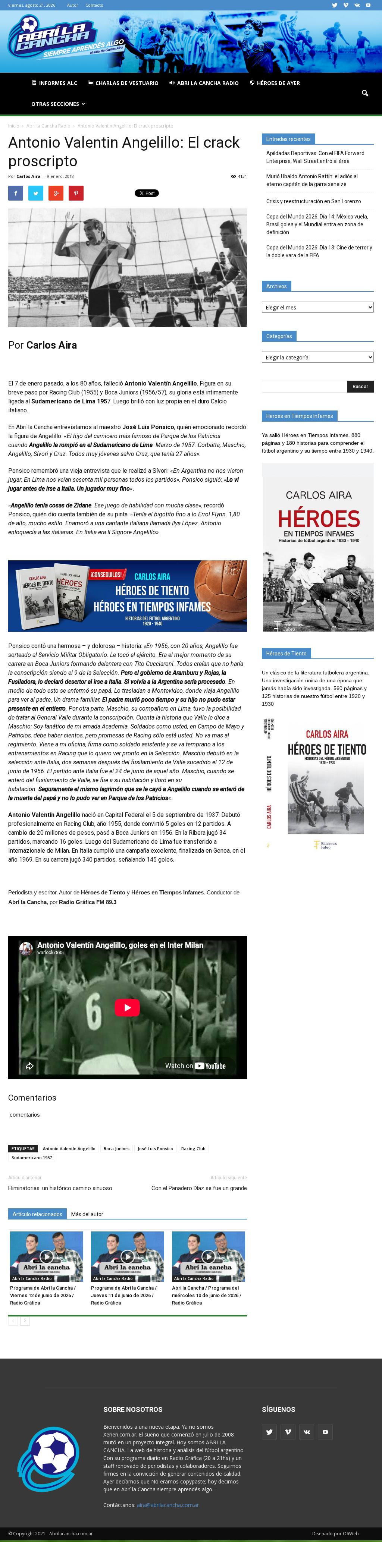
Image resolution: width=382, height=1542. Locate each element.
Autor (72, 5)
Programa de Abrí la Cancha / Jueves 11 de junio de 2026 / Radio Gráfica (124, 1295)
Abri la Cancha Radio (32, 1278)
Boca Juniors (116, 1148)
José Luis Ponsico (155, 1148)
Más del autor (87, 1214)
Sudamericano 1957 (32, 1157)
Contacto (94, 5)
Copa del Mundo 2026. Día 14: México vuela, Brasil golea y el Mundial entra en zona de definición (317, 224)
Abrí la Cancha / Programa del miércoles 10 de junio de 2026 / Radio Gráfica (206, 1295)
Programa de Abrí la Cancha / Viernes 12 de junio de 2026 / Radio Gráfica (43, 1295)
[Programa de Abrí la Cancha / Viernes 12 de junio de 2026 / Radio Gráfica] (46, 1256)
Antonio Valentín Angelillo (69, 1148)
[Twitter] (334, 5)
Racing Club (193, 1148)
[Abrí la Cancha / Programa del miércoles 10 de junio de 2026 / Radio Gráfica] (208, 1256)
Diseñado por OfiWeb (335, 1533)
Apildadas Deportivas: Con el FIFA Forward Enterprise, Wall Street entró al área (315, 157)
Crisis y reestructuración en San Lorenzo (313, 201)
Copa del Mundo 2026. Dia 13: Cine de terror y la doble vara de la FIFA (319, 251)
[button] (365, 94)
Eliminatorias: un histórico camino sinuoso (60, 1188)
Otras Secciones (55, 103)
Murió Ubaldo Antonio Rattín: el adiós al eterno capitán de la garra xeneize (312, 180)
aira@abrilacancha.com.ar (168, 1504)
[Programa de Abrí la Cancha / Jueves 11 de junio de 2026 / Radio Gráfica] (127, 1256)
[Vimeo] (345, 5)
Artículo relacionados (37, 1214)
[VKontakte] (357, 5)
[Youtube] (368, 5)
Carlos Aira (28, 176)
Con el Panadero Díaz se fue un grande (199, 1188)
